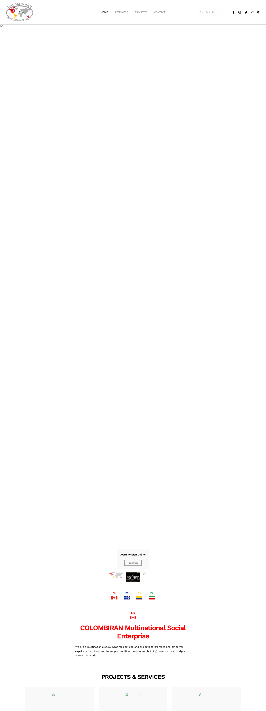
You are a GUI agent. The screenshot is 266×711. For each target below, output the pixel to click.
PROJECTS (141, 12)
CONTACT (159, 12)
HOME (104, 12)
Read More (133, 563)
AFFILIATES (121, 12)
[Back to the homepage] (19, 12)
